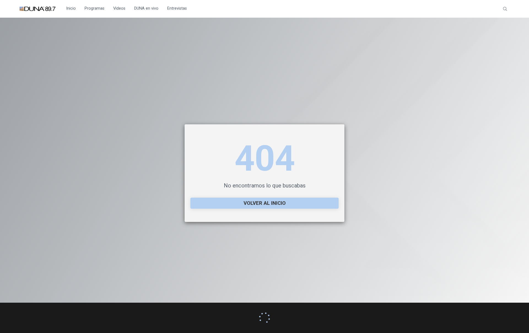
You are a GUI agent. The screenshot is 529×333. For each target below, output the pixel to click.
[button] (505, 9)
